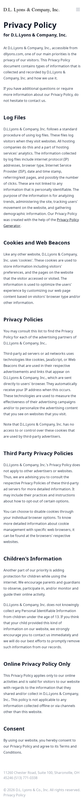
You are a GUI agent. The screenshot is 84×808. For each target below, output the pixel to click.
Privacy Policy (14, 795)
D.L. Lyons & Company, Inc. (31, 9)
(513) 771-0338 (25, 777)
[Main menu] (78, 9)
